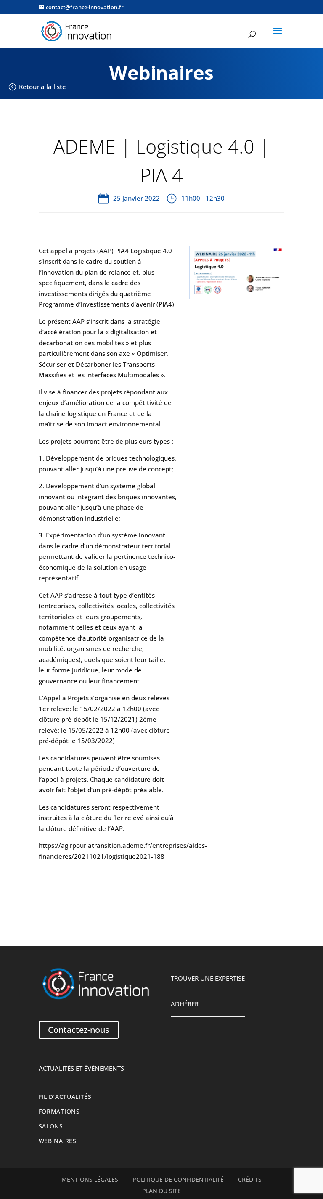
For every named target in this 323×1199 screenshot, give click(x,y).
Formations (59, 1111)
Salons (51, 1126)
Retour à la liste (42, 86)
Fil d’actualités (65, 1097)
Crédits (250, 1179)
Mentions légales (89, 1179)
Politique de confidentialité (178, 1179)
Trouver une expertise (208, 978)
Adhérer (185, 1004)
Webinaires (58, 1141)
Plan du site (161, 1191)
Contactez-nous (78, 1029)
